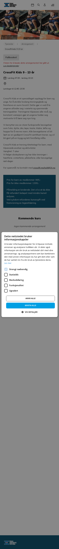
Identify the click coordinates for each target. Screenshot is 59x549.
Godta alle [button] (30, 305)
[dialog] (30, 274)
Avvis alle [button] (31, 298)
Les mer (8, 263)
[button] (29, 312)
